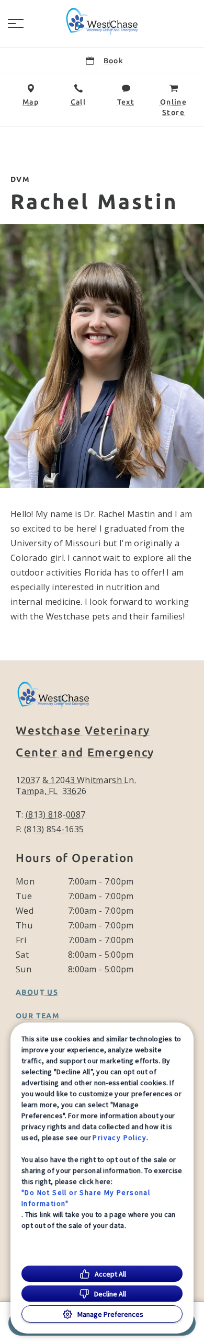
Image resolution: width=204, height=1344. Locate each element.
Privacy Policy (119, 1137)
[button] (16, 23)
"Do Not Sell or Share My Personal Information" (85, 1198)
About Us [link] (37, 992)
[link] (102, 21)
